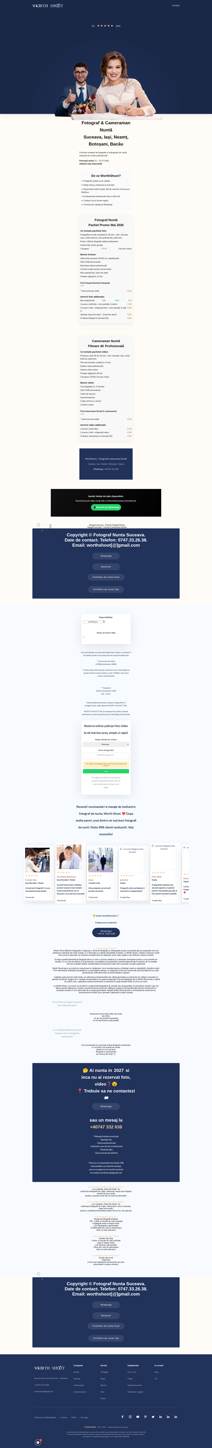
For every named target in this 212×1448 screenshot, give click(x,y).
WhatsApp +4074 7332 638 (106, 932)
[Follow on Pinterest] (145, 1417)
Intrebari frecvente (134, 1385)
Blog (156, 1372)
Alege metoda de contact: (106, 740)
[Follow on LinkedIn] (160, 1417)
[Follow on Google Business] (176, 1417)
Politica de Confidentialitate (45, 1417)
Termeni (63, 1417)
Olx (155, 1378)
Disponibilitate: (106, 617)
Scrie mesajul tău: (106, 750)
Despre (76, 1372)
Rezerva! (106, 567)
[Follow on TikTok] (168, 1417)
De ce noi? (131, 1372)
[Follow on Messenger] (38, 1442)
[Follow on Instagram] (130, 1417)
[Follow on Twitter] (153, 1417)
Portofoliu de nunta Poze (106, 577)
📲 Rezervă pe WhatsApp (106, 507)
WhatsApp (106, 556)
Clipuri (102, 1378)
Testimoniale (78, 1385)
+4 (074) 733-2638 (41, 1385)
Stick (102, 1392)
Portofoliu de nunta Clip (106, 589)
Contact (176, 5)
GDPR (73, 1417)
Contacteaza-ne (79, 1392)
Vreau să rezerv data (106, 633)
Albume (103, 1385)
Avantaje (76, 1378)
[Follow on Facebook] (122, 1417)
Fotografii (104, 1372)
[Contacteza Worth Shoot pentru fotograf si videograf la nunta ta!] (52, 1369)
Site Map (84, 1417)
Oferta (103, 1398)
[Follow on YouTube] (138, 1417)
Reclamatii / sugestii (135, 1392)
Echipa (130, 1378)
